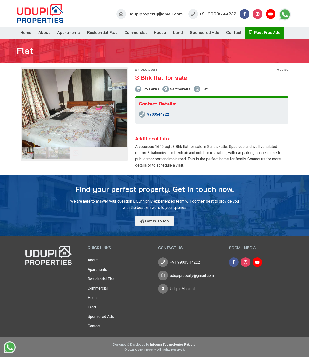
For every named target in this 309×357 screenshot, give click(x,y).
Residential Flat (102, 32)
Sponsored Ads (204, 32)
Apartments (68, 32)
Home (26, 32)
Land (178, 32)
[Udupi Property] (40, 13)
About (44, 32)
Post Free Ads (266, 32)
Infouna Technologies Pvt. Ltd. (173, 344)
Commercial (135, 32)
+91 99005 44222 (217, 14)
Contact (234, 32)
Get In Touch (156, 220)
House (160, 32)
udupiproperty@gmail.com (155, 14)
